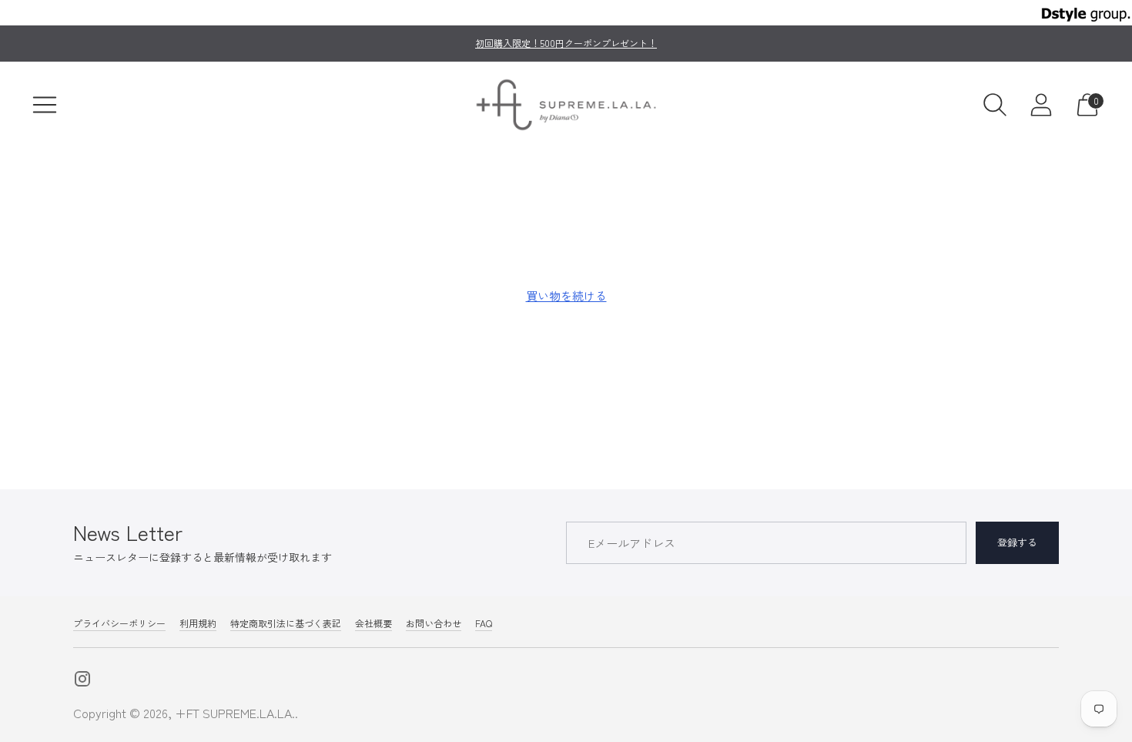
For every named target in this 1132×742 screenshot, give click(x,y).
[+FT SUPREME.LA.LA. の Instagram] (82, 681)
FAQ (483, 623)
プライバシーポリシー (119, 623)
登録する (1017, 542)
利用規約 (197, 623)
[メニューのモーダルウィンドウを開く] (44, 104)
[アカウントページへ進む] (1041, 104)
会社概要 (373, 623)
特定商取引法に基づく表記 (285, 623)
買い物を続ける (566, 295)
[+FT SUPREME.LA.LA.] (566, 105)
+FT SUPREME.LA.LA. (235, 712)
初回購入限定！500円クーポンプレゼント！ (566, 42)
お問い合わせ (433, 623)
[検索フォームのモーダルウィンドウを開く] (994, 104)
